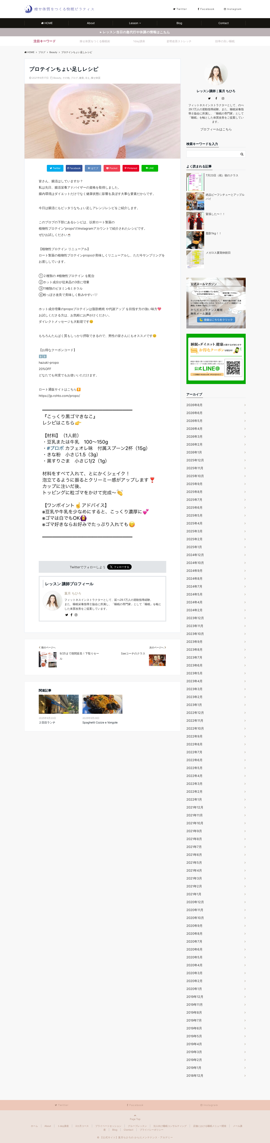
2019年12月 (194, 997)
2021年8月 (194, 839)
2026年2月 (194, 444)
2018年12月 (194, 1076)
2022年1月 (194, 799)
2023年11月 (194, 626)
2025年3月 (194, 531)
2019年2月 (194, 1060)
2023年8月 (194, 649)
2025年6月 (194, 507)
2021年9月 (194, 831)
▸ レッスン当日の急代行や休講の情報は (135, 32)
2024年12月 (195, 555)
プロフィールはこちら (216, 129)
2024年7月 (194, 586)
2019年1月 (193, 1068)
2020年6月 (194, 949)
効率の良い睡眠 (225, 41)
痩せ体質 (95, 77)
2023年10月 (195, 634)
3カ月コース (82, 1125)
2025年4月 (194, 523)
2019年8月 (194, 1012)
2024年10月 (195, 563)
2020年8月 (194, 934)
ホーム (34, 1125)
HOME (48, 23)
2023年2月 (194, 697)
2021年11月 (194, 815)
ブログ (74, 77)
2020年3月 (194, 973)
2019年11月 (194, 1005)
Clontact (128, 1129)
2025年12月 (195, 460)
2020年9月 (194, 926)
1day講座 (139, 41)
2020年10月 (195, 918)
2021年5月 (194, 862)
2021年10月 (194, 823)
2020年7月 (194, 941)
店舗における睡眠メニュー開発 (209, 1125)
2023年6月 (194, 665)
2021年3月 (194, 878)
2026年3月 (194, 436)
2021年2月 (194, 886)
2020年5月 (194, 957)
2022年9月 (194, 736)
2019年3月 (194, 1052)
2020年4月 (194, 965)
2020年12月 (195, 902)
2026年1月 (194, 452)
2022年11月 (194, 720)
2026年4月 (194, 429)
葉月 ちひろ (72, 593)
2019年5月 (194, 1036)
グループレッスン (137, 1125)
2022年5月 (194, 768)
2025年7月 (194, 500)
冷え (87, 77)
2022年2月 (194, 791)
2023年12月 (195, 618)
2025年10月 (195, 476)
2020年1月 (194, 989)
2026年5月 (194, 421)
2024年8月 (194, 578)
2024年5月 (194, 594)
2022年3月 (194, 784)
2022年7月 (194, 752)
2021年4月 (194, 870)
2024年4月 (194, 602)
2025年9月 (194, 484)
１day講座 (63, 1125)
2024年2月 (194, 610)
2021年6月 (194, 855)
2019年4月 (194, 1044)
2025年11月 (194, 468)
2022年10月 (195, 728)
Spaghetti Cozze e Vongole (100, 722)
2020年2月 (194, 981)
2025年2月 (194, 539)
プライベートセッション (108, 1125)
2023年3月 (194, 689)
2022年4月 (194, 776)
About (91, 23)
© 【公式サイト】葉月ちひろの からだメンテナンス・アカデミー (135, 1137)
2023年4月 (194, 681)
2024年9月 (194, 571)
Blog (179, 23)
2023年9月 (194, 642)
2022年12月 (195, 713)
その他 (66, 77)
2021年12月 (194, 807)
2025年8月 (194, 492)
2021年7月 (194, 847)
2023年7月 (194, 657)
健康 (81, 77)
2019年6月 (194, 1028)
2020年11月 (194, 910)
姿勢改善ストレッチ (179, 41)
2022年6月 (194, 760)
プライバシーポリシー (151, 1129)
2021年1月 (193, 894)
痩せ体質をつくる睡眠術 (95, 41)
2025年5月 (194, 515)
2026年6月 (194, 413)
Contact (223, 23)
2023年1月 (194, 705)
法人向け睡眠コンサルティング (170, 1125)
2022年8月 (194, 744)
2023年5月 (194, 673)
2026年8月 (194, 405)
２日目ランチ (47, 722)
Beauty (57, 77)
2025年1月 (194, 547)
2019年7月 (194, 1020)
